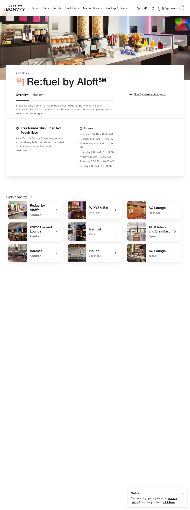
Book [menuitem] (35, 8)
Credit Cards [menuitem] (72, 8)
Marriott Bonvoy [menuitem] (92, 8)
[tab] (22, 97)
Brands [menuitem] (57, 8)
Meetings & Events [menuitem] (116, 8)
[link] (138, 8)
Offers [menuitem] (45, 8)
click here (169, 502)
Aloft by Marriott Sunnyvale (150, 94)
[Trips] (153, 8)
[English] (145, 8)
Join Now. (34, 149)
